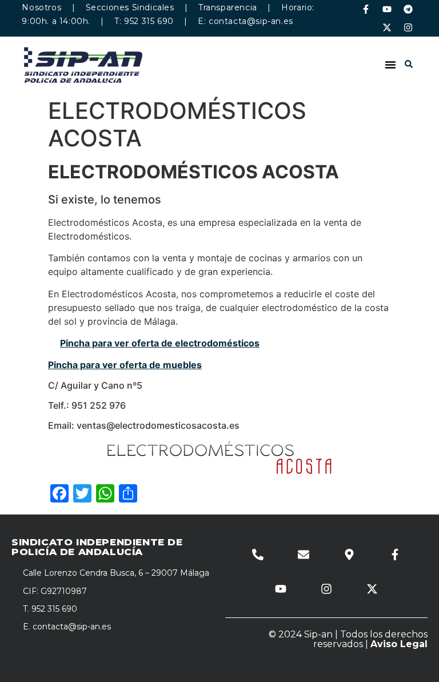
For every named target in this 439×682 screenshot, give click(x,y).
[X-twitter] (387, 27)
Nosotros (41, 7)
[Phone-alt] (258, 554)
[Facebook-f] (366, 9)
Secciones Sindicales (130, 7)
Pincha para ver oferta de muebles (125, 364)
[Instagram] (408, 27)
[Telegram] (408, 9)
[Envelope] (303, 554)
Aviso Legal (399, 644)
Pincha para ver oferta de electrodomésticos (160, 343)
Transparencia (227, 7)
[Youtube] (387, 9)
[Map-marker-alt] (349, 554)
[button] (390, 64)
